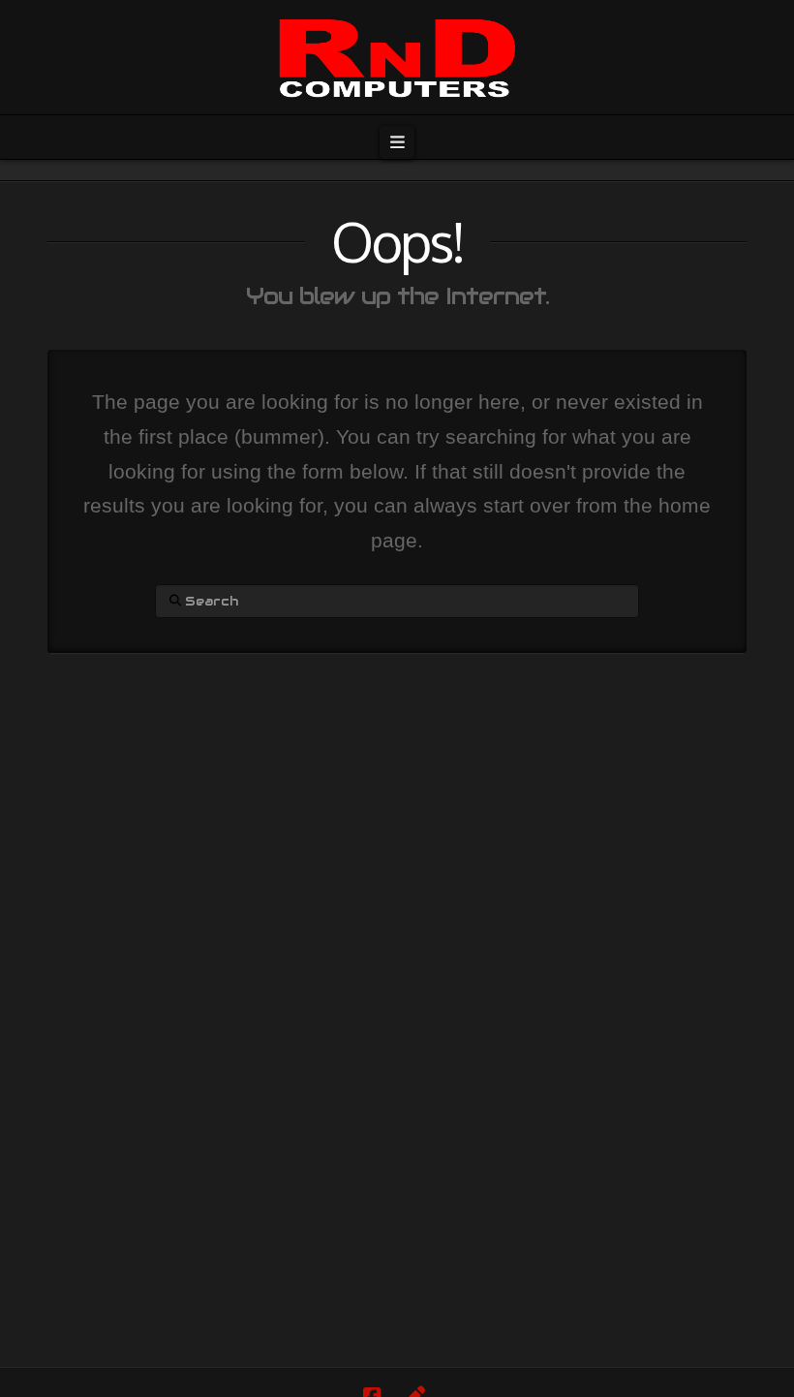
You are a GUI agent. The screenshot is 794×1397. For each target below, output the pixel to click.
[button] (397, 142)
